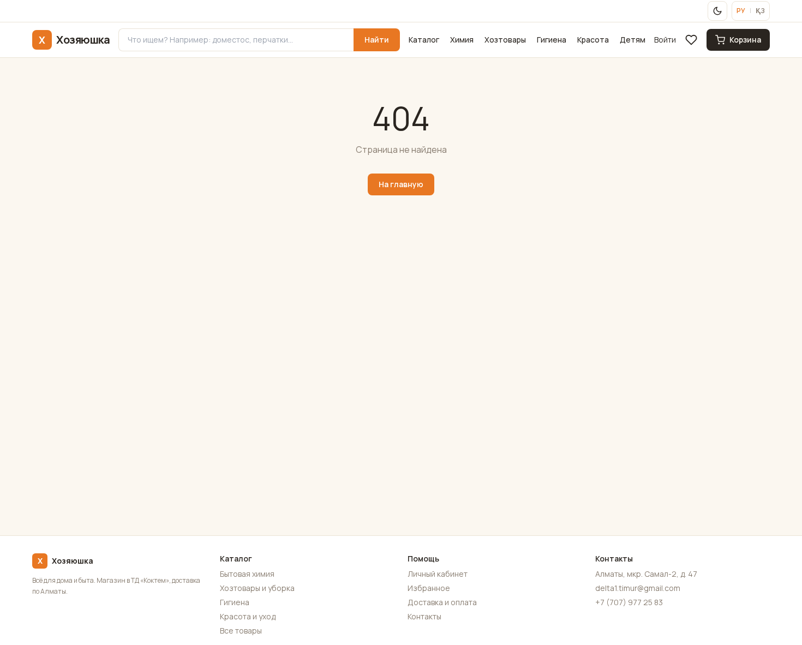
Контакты (424, 616)
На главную (401, 184)
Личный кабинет (438, 574)
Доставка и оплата (442, 602)
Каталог (424, 39)
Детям (632, 39)
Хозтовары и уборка (257, 588)
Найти (376, 39)
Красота (593, 39)
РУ (741, 11)
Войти (665, 39)
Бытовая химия (247, 574)
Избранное (429, 588)
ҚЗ (760, 11)
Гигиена (551, 39)
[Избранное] (691, 40)
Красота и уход (248, 616)
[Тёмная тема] (717, 11)
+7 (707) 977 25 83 (629, 602)
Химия (462, 39)
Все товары (241, 630)
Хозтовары (505, 39)
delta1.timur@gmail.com (637, 588)
